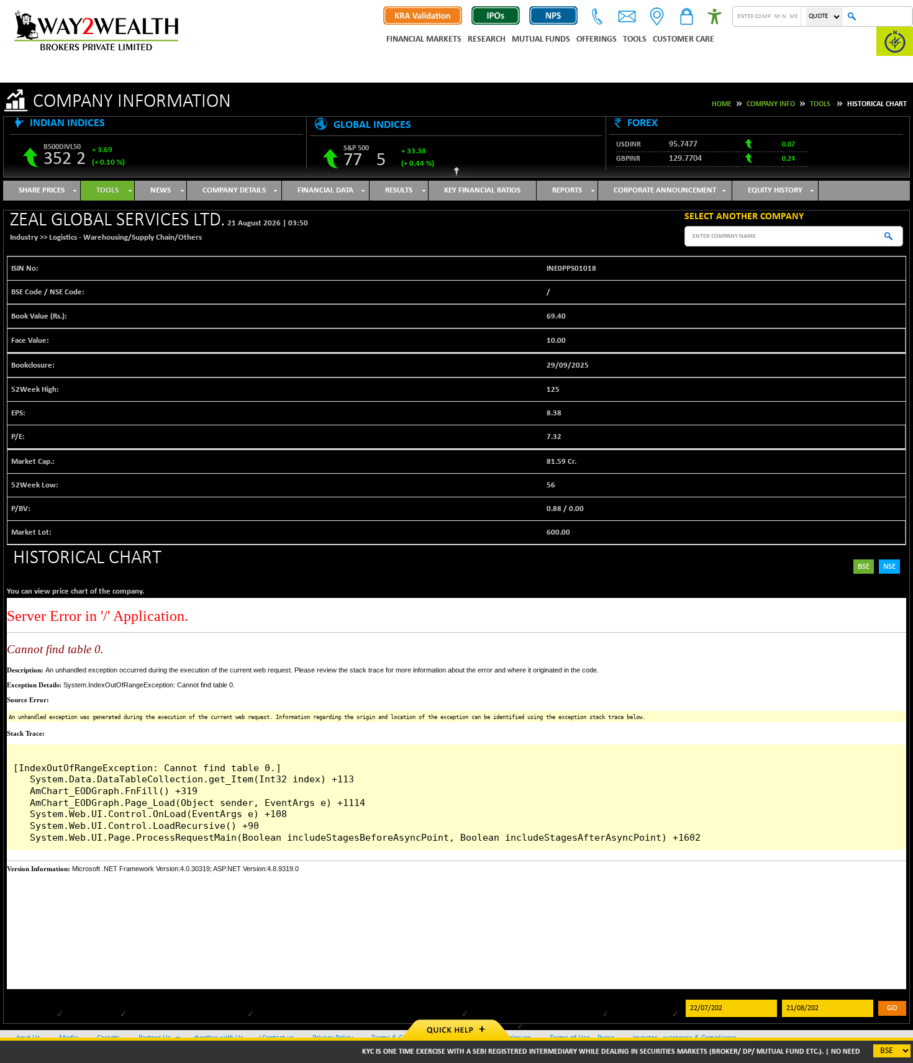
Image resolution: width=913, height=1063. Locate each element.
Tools (635, 39)
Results (398, 190)
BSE (864, 567)
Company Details (234, 190)
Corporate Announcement (665, 190)
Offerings (596, 39)
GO (892, 1008)
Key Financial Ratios (482, 190)
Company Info (771, 104)
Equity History (775, 190)
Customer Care (683, 39)
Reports (567, 190)
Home (722, 104)
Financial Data (325, 190)
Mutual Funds (541, 39)
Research (487, 39)
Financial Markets (423, 39)
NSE (889, 567)
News (160, 190)
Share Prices (42, 190)
